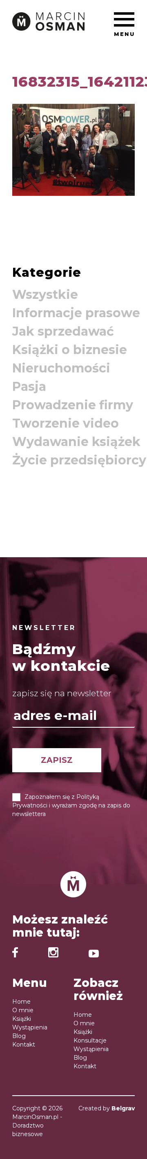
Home (21, 1001)
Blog (19, 1036)
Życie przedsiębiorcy (79, 460)
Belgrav (123, 1108)
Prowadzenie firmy (72, 404)
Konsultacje (90, 1040)
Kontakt (23, 1044)
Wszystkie (45, 294)
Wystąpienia (29, 1027)
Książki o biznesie (69, 349)
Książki (21, 1018)
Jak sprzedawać (63, 331)
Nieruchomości (61, 368)
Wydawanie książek (76, 441)
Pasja (29, 386)
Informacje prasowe (76, 313)
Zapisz (57, 760)
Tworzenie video (65, 423)
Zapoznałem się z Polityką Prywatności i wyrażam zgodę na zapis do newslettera (71, 805)
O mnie (22, 1010)
